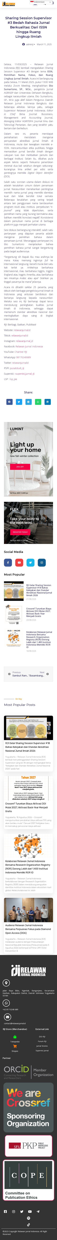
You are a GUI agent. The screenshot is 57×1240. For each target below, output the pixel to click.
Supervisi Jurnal (42, 1050)
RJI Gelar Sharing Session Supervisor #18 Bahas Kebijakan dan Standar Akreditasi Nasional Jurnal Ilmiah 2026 (39, 590)
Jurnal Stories (42, 1046)
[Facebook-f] (8, 563)
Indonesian (39, 2)
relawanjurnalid (20, 362)
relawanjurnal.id (22, 330)
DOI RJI (42, 1036)
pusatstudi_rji (17, 368)
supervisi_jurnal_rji (24, 373)
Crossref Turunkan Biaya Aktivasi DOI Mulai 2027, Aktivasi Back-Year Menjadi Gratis (38, 612)
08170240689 (23, 357)
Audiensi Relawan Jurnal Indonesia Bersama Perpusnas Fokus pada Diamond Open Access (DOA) (28, 929)
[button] (9, 402)
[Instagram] (42, 563)
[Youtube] (19, 563)
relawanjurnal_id (24, 341)
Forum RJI (42, 1041)
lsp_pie (13, 379)
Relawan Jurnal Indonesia (29, 346)
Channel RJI (21, 351)
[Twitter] (30, 563)
